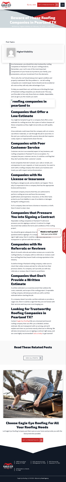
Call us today (37, 333)
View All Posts (32, 358)
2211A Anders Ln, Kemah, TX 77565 (22, 469)
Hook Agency (45, 478)
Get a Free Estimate (46, 4)
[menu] (62, 5)
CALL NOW (32, 5)
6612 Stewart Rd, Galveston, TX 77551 (54, 462)
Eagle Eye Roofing (23, 321)
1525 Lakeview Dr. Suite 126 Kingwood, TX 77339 (39, 462)
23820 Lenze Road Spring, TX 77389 (21, 462)
